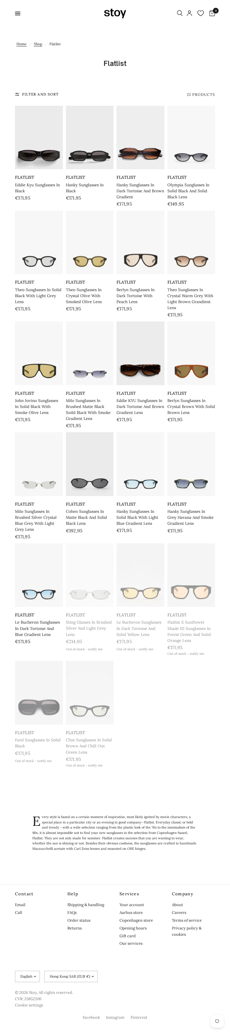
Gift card (127, 935)
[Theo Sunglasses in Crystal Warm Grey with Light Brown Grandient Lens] (191, 242)
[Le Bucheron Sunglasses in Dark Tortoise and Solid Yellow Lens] (140, 575)
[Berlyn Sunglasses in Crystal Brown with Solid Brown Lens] (191, 353)
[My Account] (189, 13)
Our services (131, 943)
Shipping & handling (85, 904)
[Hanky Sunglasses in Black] (90, 138)
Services (129, 894)
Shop (38, 44)
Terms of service (187, 920)
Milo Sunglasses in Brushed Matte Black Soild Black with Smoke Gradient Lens (88, 409)
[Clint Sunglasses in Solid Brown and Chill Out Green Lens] (90, 693)
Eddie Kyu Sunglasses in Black (37, 188)
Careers (179, 912)
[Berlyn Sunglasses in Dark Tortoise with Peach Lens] (140, 242)
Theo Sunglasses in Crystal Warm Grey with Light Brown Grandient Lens (190, 298)
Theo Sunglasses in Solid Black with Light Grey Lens (38, 295)
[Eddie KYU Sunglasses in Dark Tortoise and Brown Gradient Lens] (140, 353)
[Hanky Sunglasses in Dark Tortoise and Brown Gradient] (140, 138)
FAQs (72, 912)
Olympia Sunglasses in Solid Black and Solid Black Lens (188, 190)
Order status (78, 920)
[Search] (180, 13)
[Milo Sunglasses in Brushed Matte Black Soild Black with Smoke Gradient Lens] (90, 353)
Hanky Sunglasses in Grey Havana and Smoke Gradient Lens (190, 517)
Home (21, 44)
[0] (211, 13)
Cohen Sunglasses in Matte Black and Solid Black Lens (86, 517)
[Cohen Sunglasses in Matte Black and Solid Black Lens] (90, 464)
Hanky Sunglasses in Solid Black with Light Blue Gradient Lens (137, 517)
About (177, 904)
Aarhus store (131, 912)
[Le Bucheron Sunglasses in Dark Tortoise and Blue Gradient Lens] (39, 575)
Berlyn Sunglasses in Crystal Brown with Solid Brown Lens (191, 406)
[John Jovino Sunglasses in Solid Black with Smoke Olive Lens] (39, 353)
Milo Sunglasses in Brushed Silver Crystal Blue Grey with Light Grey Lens (36, 520)
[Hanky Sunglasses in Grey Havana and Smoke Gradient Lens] (191, 464)
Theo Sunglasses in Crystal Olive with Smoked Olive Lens (84, 295)
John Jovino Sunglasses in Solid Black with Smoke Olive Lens (36, 406)
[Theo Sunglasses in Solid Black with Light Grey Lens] (39, 242)
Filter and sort (40, 94)
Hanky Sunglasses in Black (85, 188)
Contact (24, 894)
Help (72, 894)
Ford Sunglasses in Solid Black (37, 743)
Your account (131, 904)
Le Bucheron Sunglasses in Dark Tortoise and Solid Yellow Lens (138, 628)
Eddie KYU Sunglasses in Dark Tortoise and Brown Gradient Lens (140, 406)
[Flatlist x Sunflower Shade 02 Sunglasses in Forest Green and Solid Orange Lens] (191, 575)
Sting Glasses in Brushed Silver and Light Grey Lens (89, 628)
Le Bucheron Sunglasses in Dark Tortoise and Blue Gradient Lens (37, 628)
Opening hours (133, 928)
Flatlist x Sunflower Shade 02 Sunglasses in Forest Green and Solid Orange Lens (189, 631)
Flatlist (24, 177)
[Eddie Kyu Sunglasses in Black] (39, 138)
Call (18, 912)
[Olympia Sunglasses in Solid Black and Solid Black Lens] (191, 138)
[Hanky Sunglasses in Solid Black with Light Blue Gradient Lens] (140, 464)
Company (183, 894)
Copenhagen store (136, 920)
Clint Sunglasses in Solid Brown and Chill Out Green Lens (89, 746)
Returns (74, 928)
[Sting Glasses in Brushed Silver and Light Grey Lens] (90, 575)
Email (20, 904)
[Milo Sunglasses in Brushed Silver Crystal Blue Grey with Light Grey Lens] (39, 464)
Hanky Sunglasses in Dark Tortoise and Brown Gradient (140, 190)
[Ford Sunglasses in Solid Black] (39, 693)
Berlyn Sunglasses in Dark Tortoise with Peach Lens (135, 295)
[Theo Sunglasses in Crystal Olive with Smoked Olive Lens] (90, 242)
